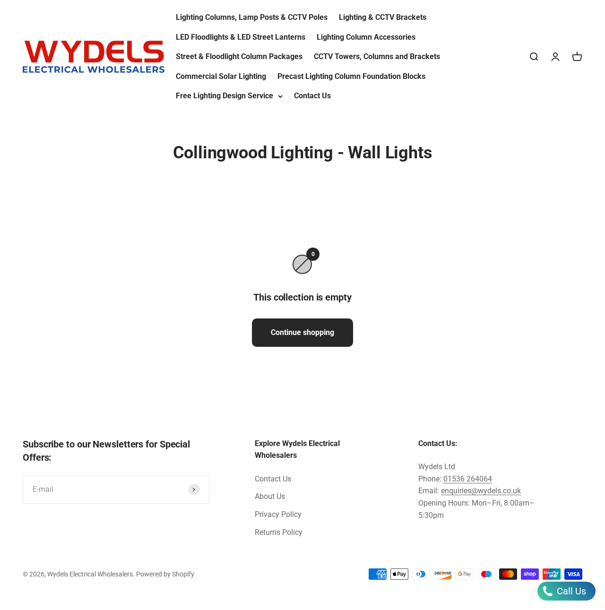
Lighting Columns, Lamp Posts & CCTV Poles (252, 17)
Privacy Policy (278, 514)
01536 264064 (467, 478)
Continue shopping (302, 332)
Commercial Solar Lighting (221, 76)
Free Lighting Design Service (224, 95)
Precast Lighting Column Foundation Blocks (351, 76)
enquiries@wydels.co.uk (481, 490)
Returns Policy (278, 532)
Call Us (570, 591)
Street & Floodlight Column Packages (239, 56)
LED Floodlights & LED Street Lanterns (240, 37)
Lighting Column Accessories (366, 37)
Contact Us (312, 95)
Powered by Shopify (165, 574)
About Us (270, 496)
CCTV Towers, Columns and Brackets (377, 56)
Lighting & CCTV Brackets (382, 17)
